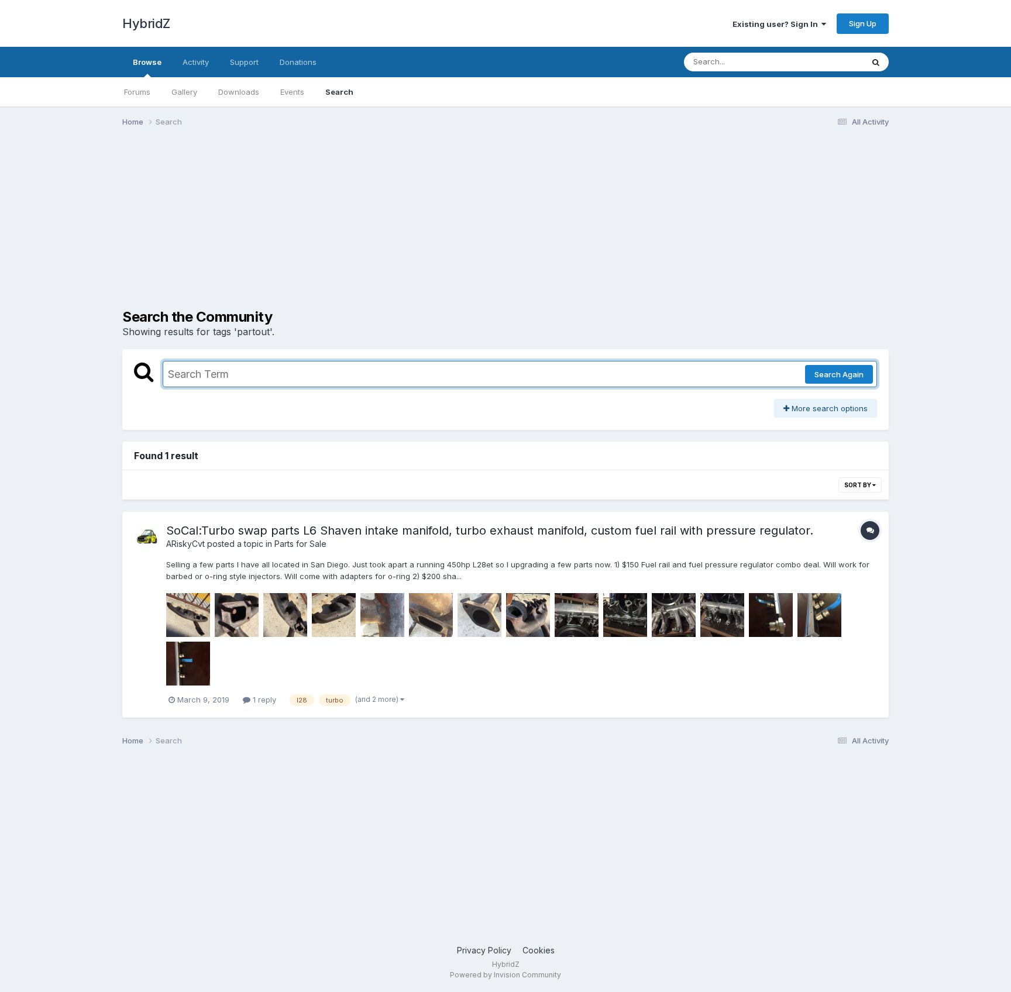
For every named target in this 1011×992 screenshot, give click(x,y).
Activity (196, 62)
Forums (137, 92)
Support (244, 62)
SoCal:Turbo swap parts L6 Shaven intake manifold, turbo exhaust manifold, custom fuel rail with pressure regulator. (489, 530)
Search (339, 92)
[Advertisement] (335, 227)
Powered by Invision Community (505, 974)
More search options (828, 408)
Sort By (858, 484)
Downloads (238, 92)
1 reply (263, 699)
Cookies (538, 950)
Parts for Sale (300, 544)
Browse (147, 62)
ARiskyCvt (185, 544)
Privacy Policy (484, 950)
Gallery (184, 92)
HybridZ (146, 23)
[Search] (876, 62)
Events (292, 92)
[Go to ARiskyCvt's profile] (147, 536)
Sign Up (862, 23)
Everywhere (826, 61)
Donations (298, 62)
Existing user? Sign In (777, 24)
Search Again (839, 374)
